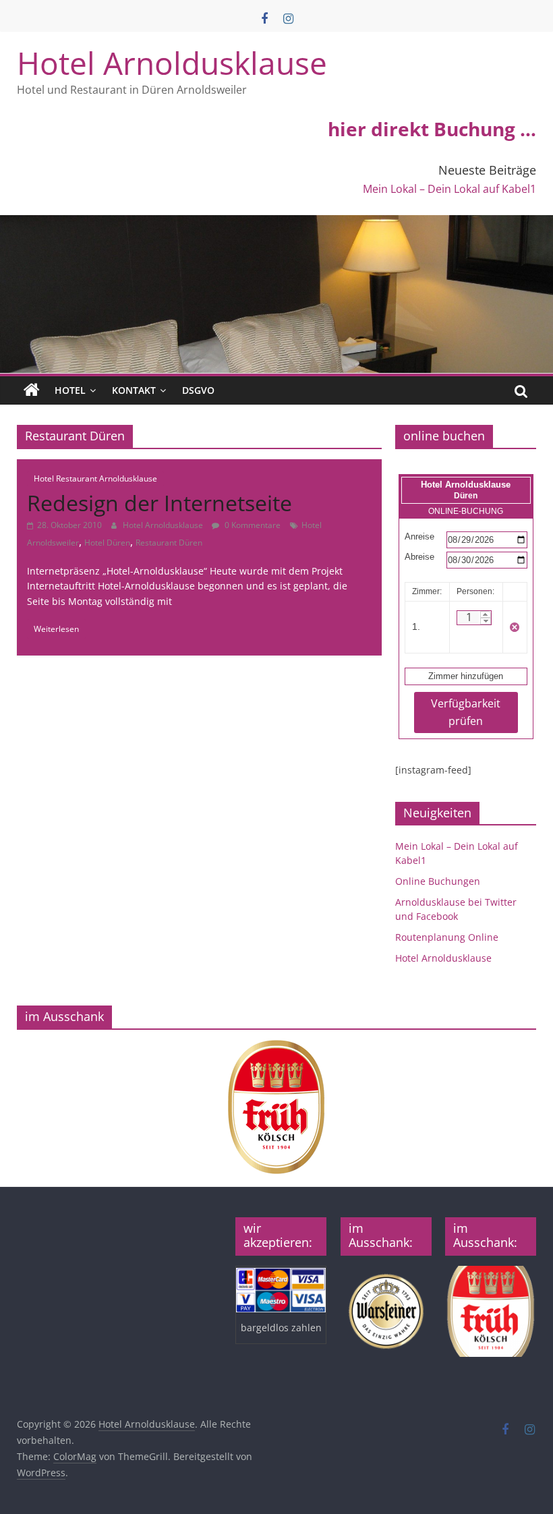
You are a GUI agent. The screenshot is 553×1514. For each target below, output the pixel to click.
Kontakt (134, 390)
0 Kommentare (252, 525)
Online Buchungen (437, 881)
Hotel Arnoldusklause (172, 63)
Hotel (70, 390)
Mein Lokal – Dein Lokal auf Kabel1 (449, 188)
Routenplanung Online (446, 937)
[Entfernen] (514, 627)
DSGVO (198, 390)
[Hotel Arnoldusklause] (276, 223)
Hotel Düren (107, 542)
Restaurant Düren (169, 542)
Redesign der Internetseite (159, 502)
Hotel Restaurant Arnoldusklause (95, 478)
